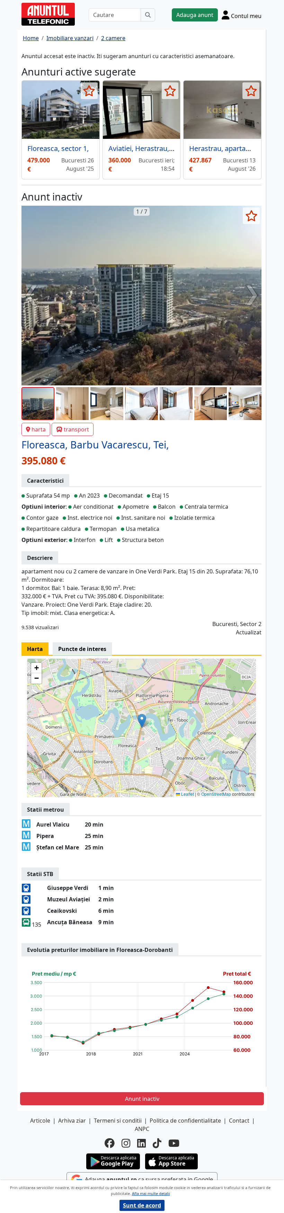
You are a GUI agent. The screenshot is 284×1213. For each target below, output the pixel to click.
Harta (35, 649)
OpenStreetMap (216, 794)
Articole (40, 1120)
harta (39, 429)
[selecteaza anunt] (89, 90)
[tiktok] (157, 1143)
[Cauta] (148, 14)
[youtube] (173, 1143)
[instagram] (126, 1143)
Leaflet (187, 794)
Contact (239, 1120)
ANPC (142, 1129)
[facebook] (110, 1143)
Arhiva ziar (72, 1120)
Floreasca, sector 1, (58, 148)
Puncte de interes (82, 649)
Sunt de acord (142, 1205)
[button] (141, 721)
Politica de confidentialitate (185, 1120)
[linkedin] (141, 1143)
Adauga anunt (194, 15)
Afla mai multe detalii (151, 1193)
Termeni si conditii (118, 1120)
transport (76, 429)
